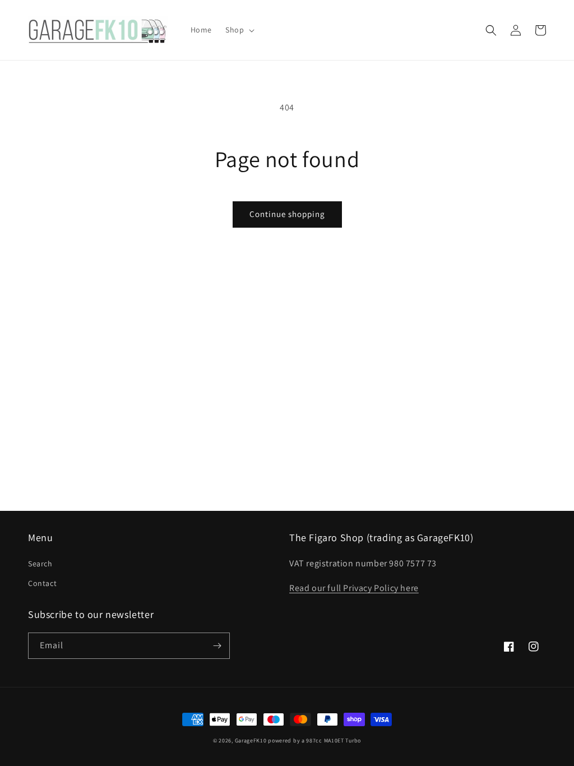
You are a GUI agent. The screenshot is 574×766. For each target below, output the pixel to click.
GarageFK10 (251, 740)
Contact (42, 583)
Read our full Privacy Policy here (354, 588)
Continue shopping (287, 214)
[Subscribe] (217, 646)
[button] (239, 29)
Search (40, 564)
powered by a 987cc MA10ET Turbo (314, 740)
